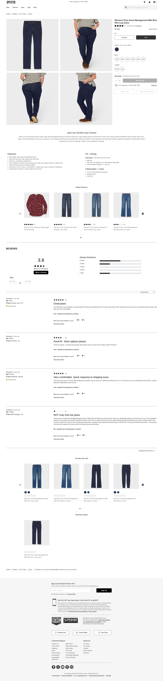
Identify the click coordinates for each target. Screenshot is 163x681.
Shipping (54, 648)
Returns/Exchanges (72, 646)
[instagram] (72, 667)
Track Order (55, 646)
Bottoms (22, 14)
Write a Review (41, 272)
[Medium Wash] (25, 492)
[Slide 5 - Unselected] (82, 237)
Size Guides (69, 648)
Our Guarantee (70, 653)
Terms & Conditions (67, 675)
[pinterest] (67, 667)
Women (14, 14)
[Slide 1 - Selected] (80, 237)
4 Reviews (138, 26)
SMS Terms (69, 644)
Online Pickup (56, 653)
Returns (154, 85)
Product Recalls (70, 657)
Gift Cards (69, 650)
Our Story (86, 644)
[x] (58, 667)
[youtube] (63, 667)
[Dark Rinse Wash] (29, 492)
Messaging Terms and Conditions (78, 611)
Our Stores (86, 646)
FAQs (53, 650)
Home (8, 14)
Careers (85, 648)
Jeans (30, 14)
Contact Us (55, 644)
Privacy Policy (72, 594)
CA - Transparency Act (80, 675)
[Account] (150, 2)
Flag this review (59, 324)
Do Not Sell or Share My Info (96, 675)
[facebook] (53, 667)
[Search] (126, 7)
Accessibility (55, 655)
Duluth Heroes (87, 650)
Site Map (108, 675)
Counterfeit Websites (72, 655)
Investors (86, 653)
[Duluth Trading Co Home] (11, 2)
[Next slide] (143, 214)
